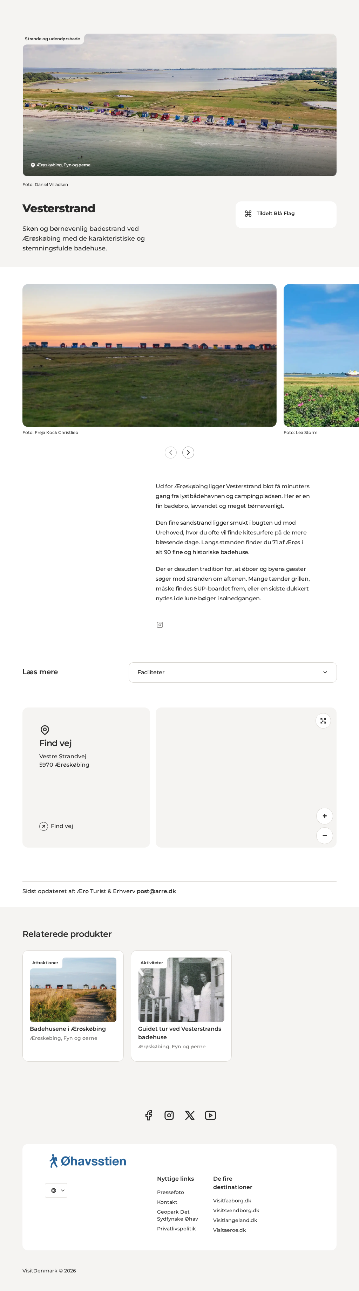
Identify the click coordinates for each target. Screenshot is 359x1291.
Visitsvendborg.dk (236, 1210)
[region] (246, 777)
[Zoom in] (324, 816)
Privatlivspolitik (176, 1229)
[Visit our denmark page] (148, 1115)
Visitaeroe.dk (229, 1230)
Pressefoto (170, 1192)
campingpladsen (258, 496)
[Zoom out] (324, 835)
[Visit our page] (169, 1115)
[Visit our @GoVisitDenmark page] (190, 1115)
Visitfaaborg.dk (232, 1200)
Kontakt (167, 1202)
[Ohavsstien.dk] (88, 1160)
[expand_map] (323, 721)
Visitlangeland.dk (235, 1220)
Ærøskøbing (191, 486)
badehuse (234, 552)
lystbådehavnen (202, 496)
